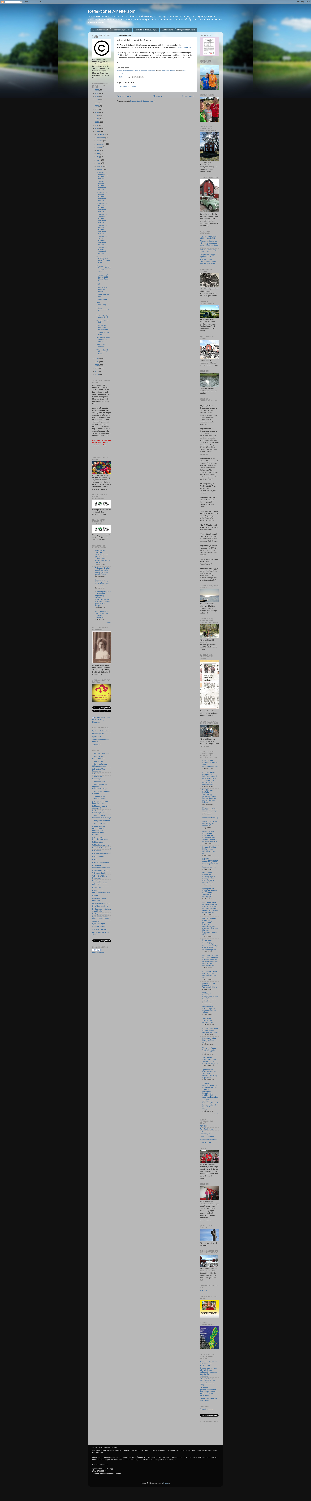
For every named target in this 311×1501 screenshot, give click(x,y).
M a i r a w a (207, 873)
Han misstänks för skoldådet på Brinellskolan (101, 615)
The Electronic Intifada (208, 791)
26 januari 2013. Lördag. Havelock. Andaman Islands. (102, 196)
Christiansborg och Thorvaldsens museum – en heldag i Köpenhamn (210, 1075)
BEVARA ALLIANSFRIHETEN (210, 860)
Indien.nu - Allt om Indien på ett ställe (210, 956)
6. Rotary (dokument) (100, 862)
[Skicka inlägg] (129, 77)
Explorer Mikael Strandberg (208, 773)
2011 (97, 362)
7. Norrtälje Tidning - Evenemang (100, 877)
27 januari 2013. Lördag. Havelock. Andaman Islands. (102, 185)
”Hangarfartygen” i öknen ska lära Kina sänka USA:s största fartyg (207, 1382)
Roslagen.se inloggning (101, 914)
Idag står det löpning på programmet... (102, 327)
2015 (97, 125)
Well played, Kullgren (209, 987)
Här (118, 55)
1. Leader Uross (98, 782)
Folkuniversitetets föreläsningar (206, 1133)
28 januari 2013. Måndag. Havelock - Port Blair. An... (103, 175)
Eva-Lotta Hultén (209, 1038)
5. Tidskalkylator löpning (101, 848)
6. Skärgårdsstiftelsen (100, 870)
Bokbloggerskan (209, 808)
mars (99, 163)
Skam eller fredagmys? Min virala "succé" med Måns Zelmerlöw (210, 998)
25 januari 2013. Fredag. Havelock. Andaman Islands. (102, 207)
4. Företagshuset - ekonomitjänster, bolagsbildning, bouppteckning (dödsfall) (99, 830)
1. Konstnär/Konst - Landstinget (99, 770)
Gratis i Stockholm (207, 1137)
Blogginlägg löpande (101, 30)
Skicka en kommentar (128, 86)
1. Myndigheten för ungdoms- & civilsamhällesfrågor (100, 786)
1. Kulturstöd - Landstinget (97, 778)
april (99, 160)
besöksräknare (98, 953)
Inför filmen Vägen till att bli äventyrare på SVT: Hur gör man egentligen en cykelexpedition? (209, 780)
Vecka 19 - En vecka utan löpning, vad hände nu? (209, 824)
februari (100, 166)
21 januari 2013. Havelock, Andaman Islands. (102, 251)
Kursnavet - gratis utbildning (99, 899)
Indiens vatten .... (103, 299)
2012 (97, 359)
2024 (97, 96)
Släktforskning (167, 30)
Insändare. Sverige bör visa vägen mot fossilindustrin (208, 1363)
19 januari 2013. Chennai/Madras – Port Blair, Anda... (103, 269)
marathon (172, 70)
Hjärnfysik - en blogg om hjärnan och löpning (209, 890)
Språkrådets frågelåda (100, 731)
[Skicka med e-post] (133, 77)
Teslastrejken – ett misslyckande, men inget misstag (102, 584)
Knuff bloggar (151, 70)
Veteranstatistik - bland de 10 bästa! (102, 352)
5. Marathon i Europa (100, 845)
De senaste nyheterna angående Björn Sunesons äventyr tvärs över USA (209, 944)
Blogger (166, 1483)
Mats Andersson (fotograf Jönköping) (209, 920)
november (101, 138)
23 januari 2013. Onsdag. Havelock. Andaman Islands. (102, 229)
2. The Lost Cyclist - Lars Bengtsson (100, 812)
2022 (97, 103)
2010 (97, 365)
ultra (184, 70)
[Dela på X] (138, 77)
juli (98, 150)
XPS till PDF (204, 1291)
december (101, 134)
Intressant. (119, 70)
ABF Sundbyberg (206, 1129)
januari (100, 170)
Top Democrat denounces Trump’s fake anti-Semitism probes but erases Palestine (209, 798)
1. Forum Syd (97, 761)
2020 (97, 109)
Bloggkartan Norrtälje (128, 70)
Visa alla (108, 622)
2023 (97, 100)
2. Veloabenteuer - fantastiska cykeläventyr (101, 817)
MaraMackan (207, 1007)
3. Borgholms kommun (101, 820)
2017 (97, 119)
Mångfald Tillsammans (186, 30)
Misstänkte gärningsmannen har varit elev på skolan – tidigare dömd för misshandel (208, 1392)
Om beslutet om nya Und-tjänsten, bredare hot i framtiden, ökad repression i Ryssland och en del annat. (210, 908)
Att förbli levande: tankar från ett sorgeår (210, 1031)
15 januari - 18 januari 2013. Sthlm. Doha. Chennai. (102, 278)
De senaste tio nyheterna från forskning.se (208, 833)
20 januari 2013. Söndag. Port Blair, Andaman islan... (103, 260)
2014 (97, 128)
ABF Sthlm (204, 1126)
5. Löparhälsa (97, 842)
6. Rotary (95, 859)
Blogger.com (144, 70)
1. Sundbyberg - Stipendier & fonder (99, 797)
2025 (97, 93)
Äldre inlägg (188, 96)
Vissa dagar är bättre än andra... (102, 289)
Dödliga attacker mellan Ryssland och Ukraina (102, 560)
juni (98, 153)
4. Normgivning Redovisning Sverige (100, 838)
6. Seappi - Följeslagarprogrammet (101, 866)
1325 (98, 284)
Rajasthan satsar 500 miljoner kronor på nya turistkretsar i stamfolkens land (210, 962)
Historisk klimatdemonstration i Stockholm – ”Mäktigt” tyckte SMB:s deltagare (102, 602)
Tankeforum (207, 1058)
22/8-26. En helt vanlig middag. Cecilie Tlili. (208, 237)
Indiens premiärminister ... (103, 310)
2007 (97, 374)
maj (98, 157)
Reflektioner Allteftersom (111, 11)
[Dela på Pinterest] (142, 77)
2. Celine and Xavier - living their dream (100, 802)
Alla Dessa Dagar (209, 902)
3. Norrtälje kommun (100, 823)
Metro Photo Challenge (101, 903)
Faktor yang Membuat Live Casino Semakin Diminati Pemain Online (210, 1106)
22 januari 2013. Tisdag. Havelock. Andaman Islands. (102, 241)
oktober (100, 141)
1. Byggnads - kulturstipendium (98, 757)
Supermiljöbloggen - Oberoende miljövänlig (103, 593)
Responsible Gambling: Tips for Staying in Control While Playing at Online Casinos (208, 879)
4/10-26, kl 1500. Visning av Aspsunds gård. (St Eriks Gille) (208, 261)
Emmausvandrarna (210, 1028)
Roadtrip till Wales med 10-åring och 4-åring (209, 975)
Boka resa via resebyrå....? (102, 316)
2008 (97, 371)
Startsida (157, 96)
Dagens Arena (100, 580)
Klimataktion (207, 760)
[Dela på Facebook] (140, 77)
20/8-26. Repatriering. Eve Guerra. (208, 251)
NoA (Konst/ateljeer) (100, 906)
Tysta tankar (207, 1070)
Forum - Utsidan (209, 847)
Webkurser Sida (98, 926)
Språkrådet (96, 737)
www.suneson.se (184, 48)
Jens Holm (206, 1018)
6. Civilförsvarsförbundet (101, 854)
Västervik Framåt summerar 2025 (208, 1051)
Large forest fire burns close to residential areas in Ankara (102, 572)
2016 (97, 122)
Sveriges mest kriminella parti (207, 1021)
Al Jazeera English (102, 568)
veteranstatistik (165, 70)
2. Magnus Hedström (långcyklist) (100, 807)
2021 (97, 106)
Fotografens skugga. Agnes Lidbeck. (208, 256)
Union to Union (205, 1142)
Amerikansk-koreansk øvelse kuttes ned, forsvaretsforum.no (210, 865)
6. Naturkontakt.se (99, 857)
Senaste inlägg (124, 96)
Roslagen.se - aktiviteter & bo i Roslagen (101, 910)
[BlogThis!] (135, 77)
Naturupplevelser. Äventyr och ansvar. (103, 339)
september (101, 144)
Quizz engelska (98, 734)
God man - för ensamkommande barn (101, 891)
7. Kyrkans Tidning (99, 873)
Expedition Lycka (209, 971)
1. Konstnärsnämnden (100, 774)
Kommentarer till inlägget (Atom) (142, 101)
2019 (97, 112)
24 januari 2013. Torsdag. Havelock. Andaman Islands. (102, 218)
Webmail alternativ (99, 929)
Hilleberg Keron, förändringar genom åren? (209, 851)
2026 (97, 90)
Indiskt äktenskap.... (102, 304)
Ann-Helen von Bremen (208, 984)
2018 (97, 116)
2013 (97, 132)
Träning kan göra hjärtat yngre (208, 895)
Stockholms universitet (208, 1140)
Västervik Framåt (209, 1048)
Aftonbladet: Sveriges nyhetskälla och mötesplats (101, 553)
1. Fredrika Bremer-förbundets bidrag (100, 765)
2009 (97, 368)
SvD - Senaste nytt (102, 611)
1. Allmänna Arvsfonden (101, 753)
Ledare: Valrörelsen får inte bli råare (208, 1399)
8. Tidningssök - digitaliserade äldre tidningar (99, 883)
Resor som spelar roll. (121, 30)
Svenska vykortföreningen (98, 923)
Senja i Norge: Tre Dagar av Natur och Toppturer (209, 1011)
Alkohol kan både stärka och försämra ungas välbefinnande (209, 839)
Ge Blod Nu (96, 888)
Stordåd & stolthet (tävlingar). (145, 30)
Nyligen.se (137, 70)
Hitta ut (95, 895)
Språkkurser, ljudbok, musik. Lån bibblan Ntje (101, 918)
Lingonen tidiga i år (209, 950)
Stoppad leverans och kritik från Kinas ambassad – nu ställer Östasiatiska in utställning (208, 1372)
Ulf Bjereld (206, 993)
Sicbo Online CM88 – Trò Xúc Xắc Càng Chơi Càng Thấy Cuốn (210, 1062)
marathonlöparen (121, 73)
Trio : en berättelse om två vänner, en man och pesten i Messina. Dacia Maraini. (209, 244)
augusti (100, 147)
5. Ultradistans (97, 851)
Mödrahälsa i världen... (101, 346)
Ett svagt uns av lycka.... (102, 333)
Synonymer (96, 744)
